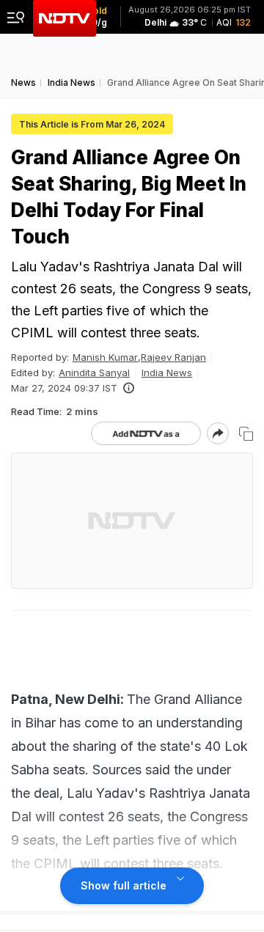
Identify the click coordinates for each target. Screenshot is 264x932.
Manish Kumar (105, 357)
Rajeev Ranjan (173, 357)
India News (167, 372)
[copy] (246, 434)
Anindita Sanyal (94, 372)
